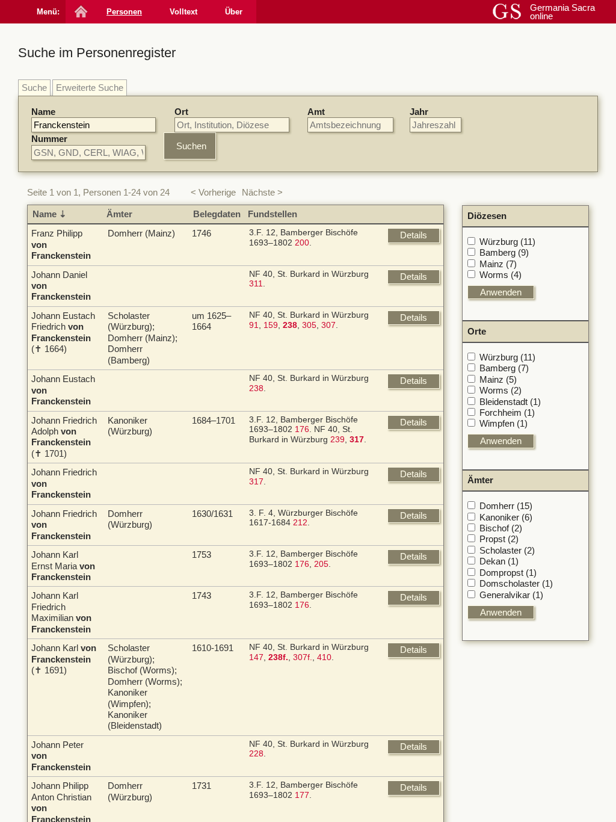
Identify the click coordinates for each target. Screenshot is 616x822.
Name (43, 112)
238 (256, 388)
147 (256, 657)
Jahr (419, 112)
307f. (302, 657)
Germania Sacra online (562, 11)
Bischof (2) (500, 528)
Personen (124, 11)
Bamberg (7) (504, 368)
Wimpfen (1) (503, 423)
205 (321, 564)
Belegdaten (217, 214)
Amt (316, 112)
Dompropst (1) (508, 572)
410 (324, 657)
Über (233, 11)
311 (256, 283)
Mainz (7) (498, 264)
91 (254, 325)
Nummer (49, 139)
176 (302, 429)
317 (256, 481)
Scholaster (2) (507, 550)
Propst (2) (499, 539)
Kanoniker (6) (505, 517)
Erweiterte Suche (89, 87)
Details (413, 235)
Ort (181, 112)
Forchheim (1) (507, 412)
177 (302, 795)
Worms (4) (500, 275)
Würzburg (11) (507, 241)
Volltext (183, 11)
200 (302, 242)
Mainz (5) (498, 379)
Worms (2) (500, 390)
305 (309, 325)
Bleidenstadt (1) (510, 402)
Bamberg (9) (504, 252)
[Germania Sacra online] (80, 11)
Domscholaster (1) (516, 583)
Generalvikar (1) (511, 595)
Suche (34, 87)
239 (337, 439)
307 (328, 325)
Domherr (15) (505, 506)
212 (300, 522)
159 (270, 325)
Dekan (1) (499, 561)
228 (256, 753)
